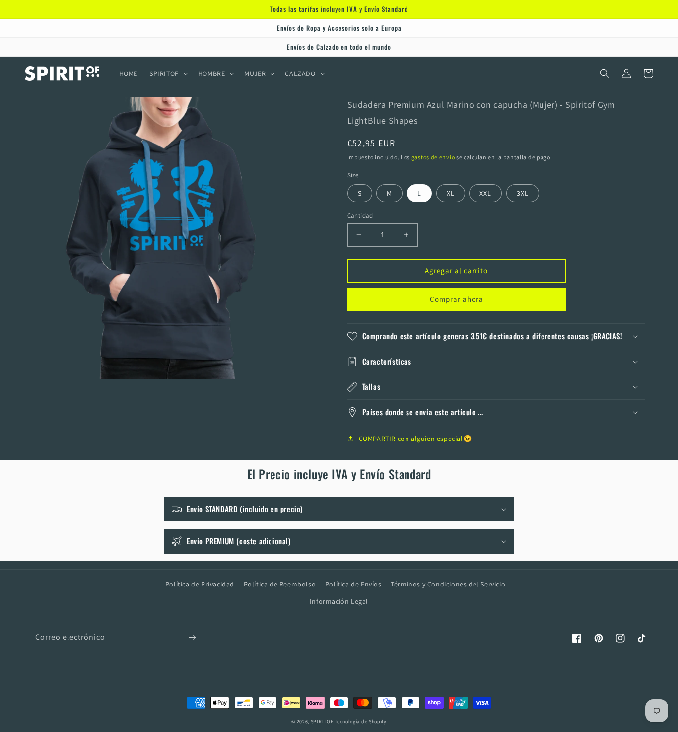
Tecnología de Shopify (361, 721)
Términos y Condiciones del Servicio (448, 584)
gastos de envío (433, 157)
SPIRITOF (322, 721)
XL (451, 193)
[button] (167, 73)
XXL (485, 193)
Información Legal (339, 601)
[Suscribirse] (192, 637)
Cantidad (360, 215)
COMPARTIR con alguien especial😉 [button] (415, 438)
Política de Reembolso (280, 584)
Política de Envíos (353, 584)
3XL (523, 193)
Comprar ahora (456, 299)
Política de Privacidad (199, 584)
